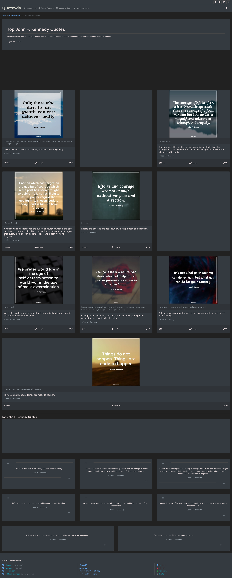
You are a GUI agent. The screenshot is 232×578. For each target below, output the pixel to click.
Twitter (161, 574)
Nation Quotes (165, 307)
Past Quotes (130, 307)
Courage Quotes (57, 141)
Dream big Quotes (16, 144)
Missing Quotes (98, 310)
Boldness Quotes (45, 141)
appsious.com (9, 571)
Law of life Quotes (109, 307)
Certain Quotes (86, 310)
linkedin (161, 568)
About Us (83, 568)
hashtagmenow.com (19, 574)
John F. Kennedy (12, 153)
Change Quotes (87, 307)
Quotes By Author (47, 8)
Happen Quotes (10, 389)
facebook (163, 565)
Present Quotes (140, 307)
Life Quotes (98, 307)
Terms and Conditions (88, 574)
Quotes (4, 15)
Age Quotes (9, 307)
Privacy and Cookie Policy (90, 571)
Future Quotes (109, 310)
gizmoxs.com (13, 568)
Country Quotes (176, 307)
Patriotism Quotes (199, 307)
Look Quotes (119, 310)
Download (39, 163)
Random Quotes (82, 8)
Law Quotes (120, 307)
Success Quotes (32, 141)
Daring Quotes (10, 141)
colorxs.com (13, 565)
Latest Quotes (31, 8)
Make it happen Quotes (24, 389)
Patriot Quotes (187, 307)
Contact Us (84, 565)
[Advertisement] (43, 70)
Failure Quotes (21, 141)
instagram (162, 571)
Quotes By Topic (64, 8)
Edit (71, 163)
